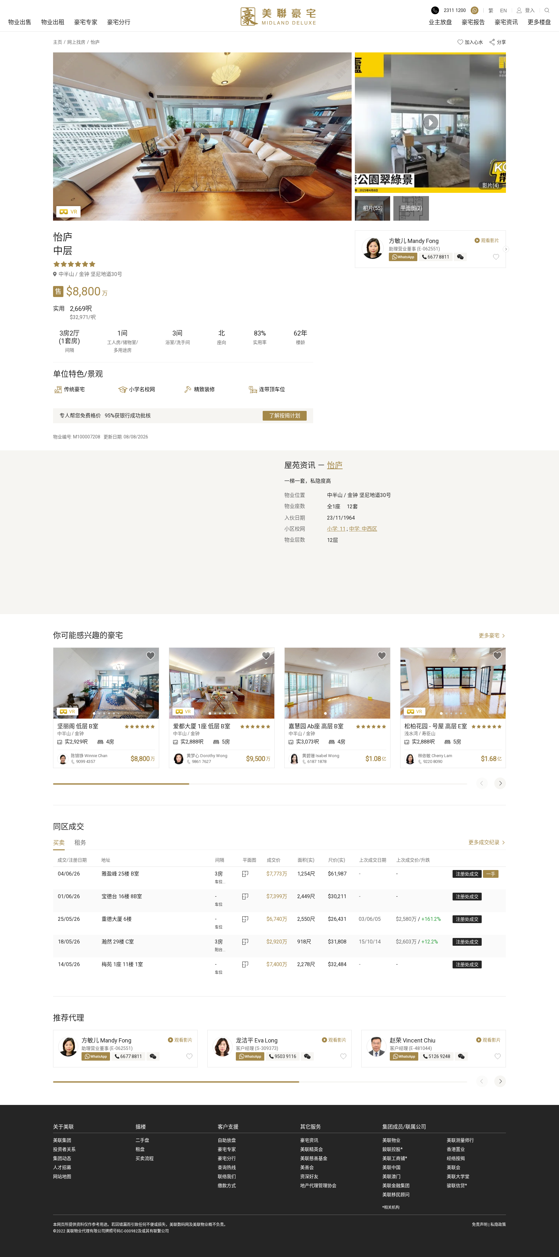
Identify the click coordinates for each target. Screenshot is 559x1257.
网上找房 (76, 42)
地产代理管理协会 (318, 1185)
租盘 (140, 1149)
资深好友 (309, 1176)
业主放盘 (440, 22)
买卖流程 (145, 1158)
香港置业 (456, 1149)
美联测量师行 (460, 1140)
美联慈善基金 (313, 1158)
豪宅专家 (85, 22)
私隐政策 (498, 1224)
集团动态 (62, 1158)
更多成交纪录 (483, 842)
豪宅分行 (118, 22)
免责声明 (480, 1224)
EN (503, 10)
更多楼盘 (539, 22)
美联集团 (62, 1140)
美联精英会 (311, 1149)
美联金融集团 (396, 1185)
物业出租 (52, 22)
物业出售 (19, 22)
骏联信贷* (457, 1185)
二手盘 (142, 1140)
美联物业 (391, 1140)
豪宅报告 (473, 22)
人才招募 (62, 1167)
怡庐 (335, 465)
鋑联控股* (392, 1149)
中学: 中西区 (363, 529)
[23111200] (474, 10)
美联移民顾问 (396, 1194)
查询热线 (227, 1167)
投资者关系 (64, 1149)
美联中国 (391, 1167)
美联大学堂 (458, 1176)
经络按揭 (456, 1158)
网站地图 (62, 1176)
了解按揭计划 (284, 416)
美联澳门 (391, 1176)
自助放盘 (227, 1140)
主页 (57, 42)
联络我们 (227, 1176)
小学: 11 (336, 529)
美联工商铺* (394, 1158)
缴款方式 (227, 1185)
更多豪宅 (489, 636)
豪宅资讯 (506, 22)
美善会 (307, 1167)
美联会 (453, 1167)
